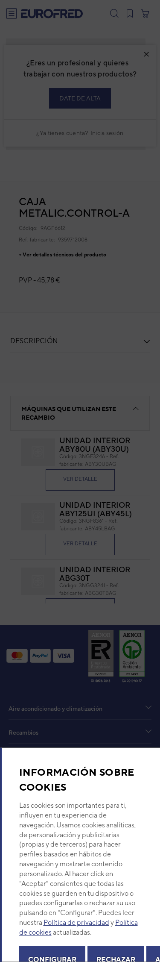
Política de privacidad (76, 922)
